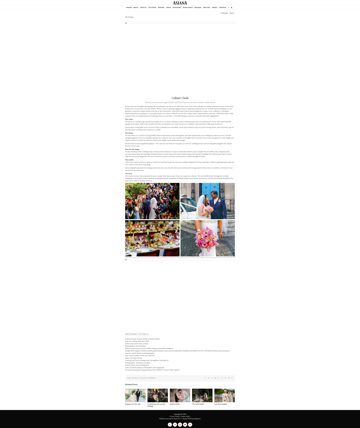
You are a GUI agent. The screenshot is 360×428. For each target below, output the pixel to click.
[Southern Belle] (180, 395)
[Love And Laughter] (224, 395)
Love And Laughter (220, 404)
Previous (225, 13)
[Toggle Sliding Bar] (228, 7)
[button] (231, 7)
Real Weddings (129, 17)
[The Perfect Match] (202, 395)
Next (231, 13)
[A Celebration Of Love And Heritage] (157, 395)
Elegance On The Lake (133, 404)
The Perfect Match (198, 404)
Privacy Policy (175, 416)
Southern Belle (175, 404)
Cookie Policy (185, 416)
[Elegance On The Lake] (135, 395)
